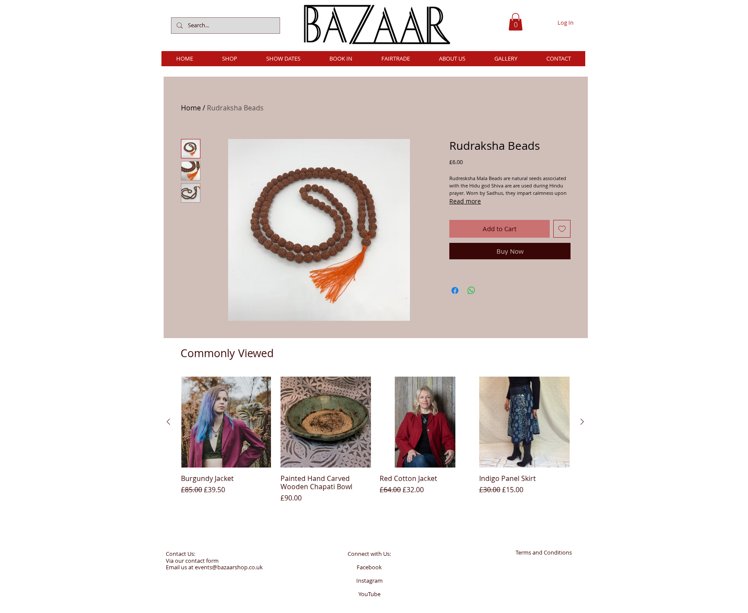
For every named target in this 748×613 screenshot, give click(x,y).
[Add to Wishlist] (562, 229)
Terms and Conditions (544, 552)
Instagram (369, 580)
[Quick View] (226, 422)
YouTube (369, 594)
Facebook (369, 567)
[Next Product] (582, 421)
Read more (465, 201)
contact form (202, 561)
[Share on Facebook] (455, 290)
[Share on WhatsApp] (471, 290)
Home (191, 108)
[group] (375, 439)
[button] (515, 22)
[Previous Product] (168, 421)
